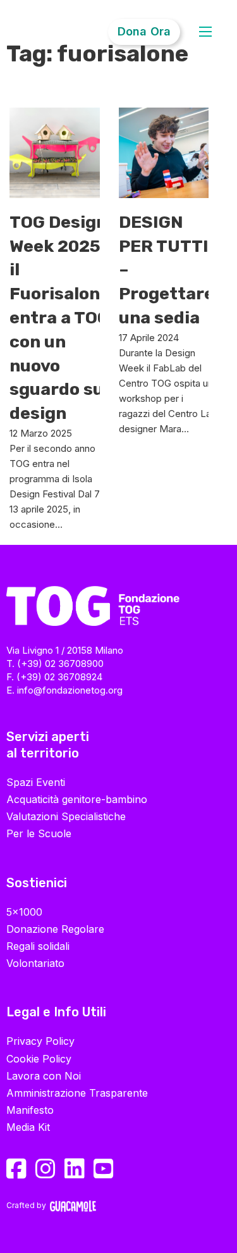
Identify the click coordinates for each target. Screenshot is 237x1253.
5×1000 (24, 912)
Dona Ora (144, 31)
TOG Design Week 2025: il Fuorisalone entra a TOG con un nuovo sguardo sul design (59, 317)
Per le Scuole (38, 833)
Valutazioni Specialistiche (66, 816)
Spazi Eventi (35, 782)
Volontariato (35, 963)
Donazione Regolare (55, 929)
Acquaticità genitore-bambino (76, 799)
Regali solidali (38, 946)
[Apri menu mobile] (205, 33)
